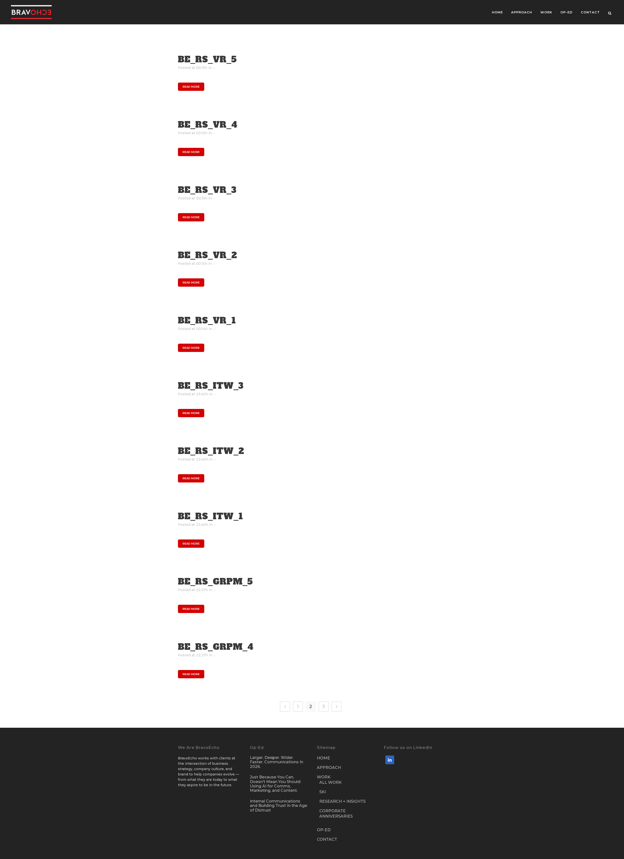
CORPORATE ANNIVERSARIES (336, 814)
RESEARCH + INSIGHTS (342, 801)
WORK (324, 777)
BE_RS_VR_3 (207, 190)
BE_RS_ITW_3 (211, 385)
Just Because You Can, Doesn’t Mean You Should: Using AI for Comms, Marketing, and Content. (275, 784)
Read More (191, 86)
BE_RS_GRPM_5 (215, 581)
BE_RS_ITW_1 (210, 516)
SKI (322, 792)
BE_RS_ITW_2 (211, 451)
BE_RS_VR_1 (207, 320)
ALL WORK (330, 782)
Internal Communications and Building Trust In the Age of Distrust (278, 805)
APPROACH (329, 767)
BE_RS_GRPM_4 (215, 646)
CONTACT (327, 839)
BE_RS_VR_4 (207, 124)
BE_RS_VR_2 (207, 255)
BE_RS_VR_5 (207, 59)
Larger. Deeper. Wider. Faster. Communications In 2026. (276, 762)
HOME (323, 758)
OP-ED (324, 830)
